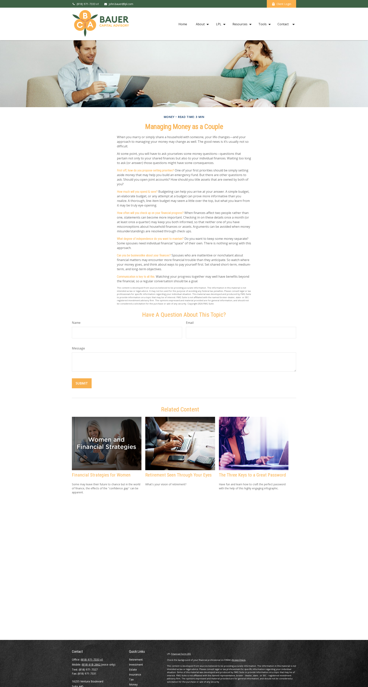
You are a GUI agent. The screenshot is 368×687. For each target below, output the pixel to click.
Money (133, 684)
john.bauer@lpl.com (121, 4)
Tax (131, 679)
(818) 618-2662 (91, 664)
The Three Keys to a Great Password (252, 475)
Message (78, 348)
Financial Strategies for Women (101, 475)
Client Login (284, 4)
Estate (133, 669)
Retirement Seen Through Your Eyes (178, 475)
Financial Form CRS (181, 653)
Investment (136, 664)
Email (190, 323)
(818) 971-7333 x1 (88, 4)
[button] (183, 24)
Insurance (135, 674)
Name (76, 323)
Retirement (136, 659)
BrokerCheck (239, 659)
